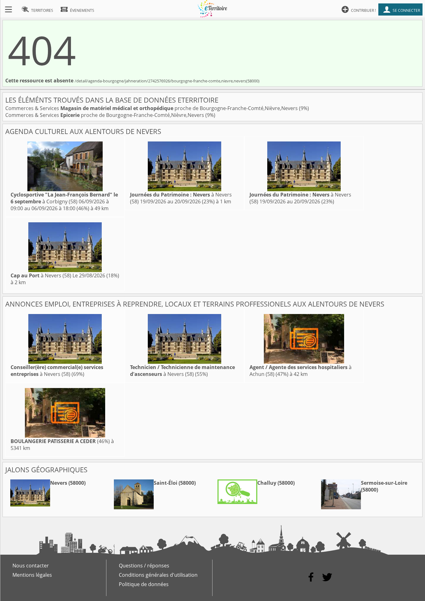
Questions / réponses (144, 565)
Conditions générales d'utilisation (158, 574)
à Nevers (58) (41, 275)
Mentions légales (32, 574)
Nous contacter (30, 565)
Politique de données (144, 584)
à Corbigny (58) (64, 198)
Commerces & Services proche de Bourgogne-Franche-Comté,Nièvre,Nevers (152, 108)
